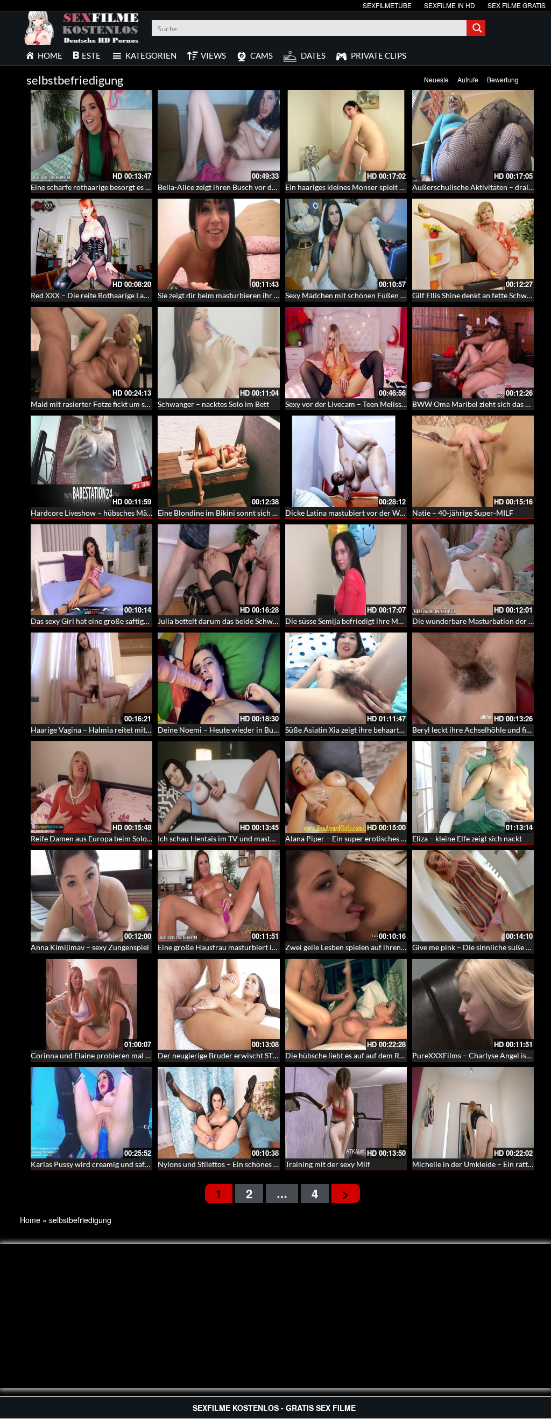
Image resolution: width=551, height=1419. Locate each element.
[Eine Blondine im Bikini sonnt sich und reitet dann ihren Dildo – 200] (218, 461)
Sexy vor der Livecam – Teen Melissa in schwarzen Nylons (380, 404)
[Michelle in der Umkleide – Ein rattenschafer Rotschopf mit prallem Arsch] (473, 1112)
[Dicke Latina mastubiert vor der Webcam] (346, 461)
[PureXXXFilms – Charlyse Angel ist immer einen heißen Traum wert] (473, 1004)
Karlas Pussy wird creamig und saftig (92, 1164)
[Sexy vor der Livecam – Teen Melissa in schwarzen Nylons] (346, 352)
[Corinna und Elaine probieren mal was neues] (91, 1004)
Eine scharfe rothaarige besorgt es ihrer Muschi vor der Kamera (136, 187)
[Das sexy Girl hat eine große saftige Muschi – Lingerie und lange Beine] (91, 570)
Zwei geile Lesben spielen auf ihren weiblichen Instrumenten (385, 947)
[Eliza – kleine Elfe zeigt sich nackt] (473, 787)
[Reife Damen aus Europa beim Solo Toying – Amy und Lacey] (91, 787)
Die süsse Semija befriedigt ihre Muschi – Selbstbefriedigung (385, 621)
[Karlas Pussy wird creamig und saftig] (91, 1112)
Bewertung (503, 79)
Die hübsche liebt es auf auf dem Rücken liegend (365, 1055)
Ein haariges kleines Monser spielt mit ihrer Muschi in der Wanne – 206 (403, 187)
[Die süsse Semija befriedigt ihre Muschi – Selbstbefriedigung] (346, 570)
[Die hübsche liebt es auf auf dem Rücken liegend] (346, 1004)
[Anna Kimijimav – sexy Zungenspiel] (91, 896)
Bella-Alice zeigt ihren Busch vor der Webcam (234, 187)
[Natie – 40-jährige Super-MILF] (473, 461)
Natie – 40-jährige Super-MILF (462, 512)
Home (30, 1219)
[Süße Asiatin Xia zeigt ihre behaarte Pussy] (346, 678)
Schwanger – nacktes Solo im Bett (213, 404)
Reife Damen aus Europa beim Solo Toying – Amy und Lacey (130, 838)
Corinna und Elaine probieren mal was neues (105, 1055)
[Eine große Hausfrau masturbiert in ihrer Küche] (218, 896)
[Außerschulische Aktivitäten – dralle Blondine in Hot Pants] (473, 135)
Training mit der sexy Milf (327, 1164)
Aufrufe (467, 79)
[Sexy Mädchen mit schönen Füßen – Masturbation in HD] (346, 244)
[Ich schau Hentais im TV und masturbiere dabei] (218, 787)
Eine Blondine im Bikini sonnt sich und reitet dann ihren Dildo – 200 (271, 512)
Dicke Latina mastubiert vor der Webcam (353, 512)
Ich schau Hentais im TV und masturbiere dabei (236, 838)
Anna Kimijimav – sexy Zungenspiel (90, 947)
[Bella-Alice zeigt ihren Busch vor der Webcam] (218, 135)
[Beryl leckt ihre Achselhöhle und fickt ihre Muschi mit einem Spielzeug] (473, 678)
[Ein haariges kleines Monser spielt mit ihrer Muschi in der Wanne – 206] (346, 135)
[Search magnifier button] (477, 28)
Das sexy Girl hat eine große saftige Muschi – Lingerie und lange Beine (147, 621)
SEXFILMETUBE (387, 5)
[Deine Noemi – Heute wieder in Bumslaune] (218, 678)
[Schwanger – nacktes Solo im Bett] (218, 352)
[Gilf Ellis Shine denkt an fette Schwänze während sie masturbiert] (473, 244)
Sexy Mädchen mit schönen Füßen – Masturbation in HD (379, 295)
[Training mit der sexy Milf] (346, 1112)
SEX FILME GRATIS (517, 5)
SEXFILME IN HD (449, 5)
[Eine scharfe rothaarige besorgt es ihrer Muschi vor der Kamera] (91, 135)
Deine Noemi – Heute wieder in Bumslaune (229, 729)
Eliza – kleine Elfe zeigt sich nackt (467, 838)
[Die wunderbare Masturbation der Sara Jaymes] (473, 570)
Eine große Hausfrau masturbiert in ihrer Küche (237, 947)
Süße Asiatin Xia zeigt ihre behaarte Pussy (354, 729)
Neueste (436, 79)
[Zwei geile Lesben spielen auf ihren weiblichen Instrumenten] (346, 896)
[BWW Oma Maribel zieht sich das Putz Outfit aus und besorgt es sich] (473, 352)
